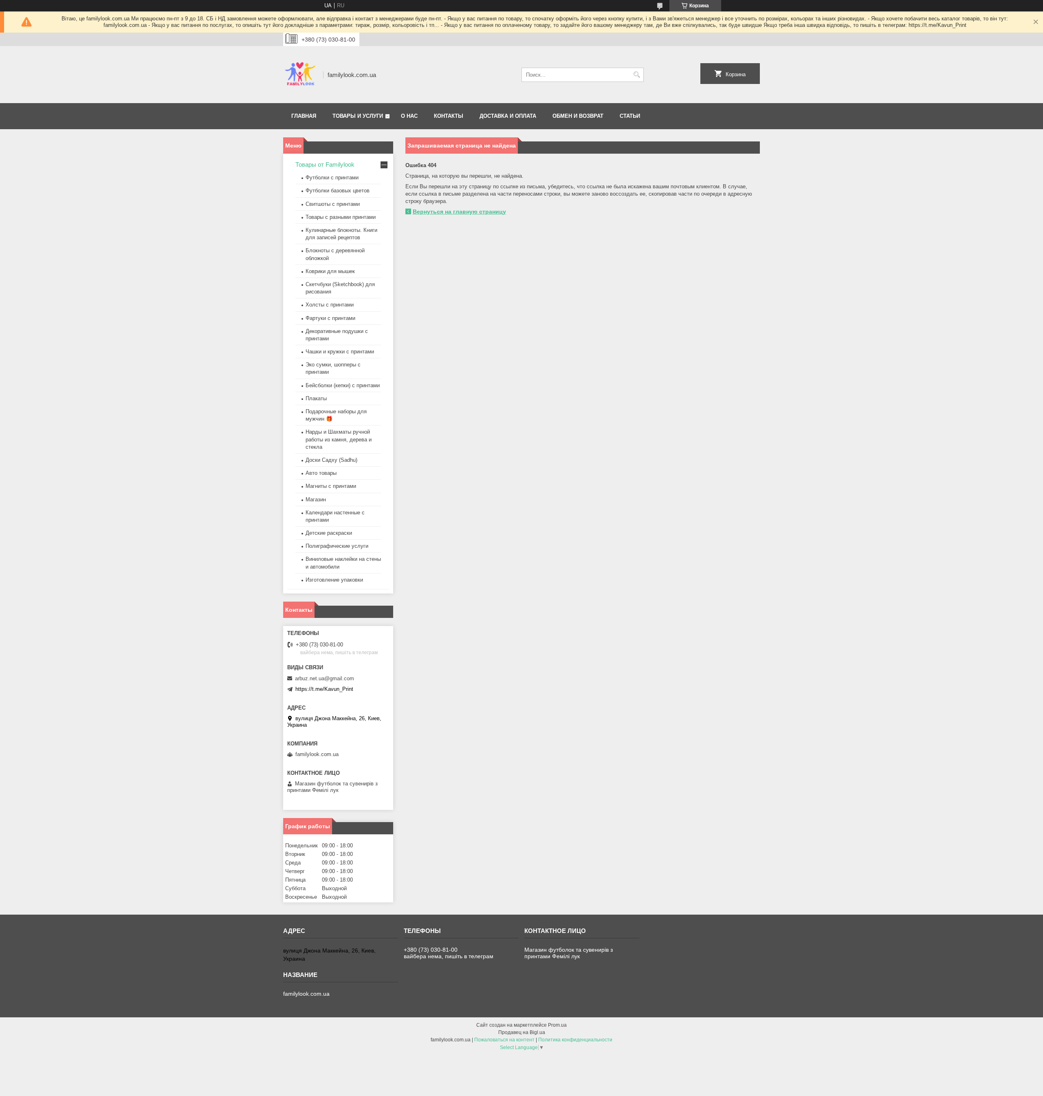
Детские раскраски (329, 533)
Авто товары (321, 473)
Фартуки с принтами (330, 318)
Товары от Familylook (324, 164)
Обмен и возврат (577, 116)
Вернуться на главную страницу (459, 211)
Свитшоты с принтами (333, 204)
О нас (409, 116)
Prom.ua (557, 1025)
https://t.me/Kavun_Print (324, 689)
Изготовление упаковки (334, 580)
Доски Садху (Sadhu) (331, 460)
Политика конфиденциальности (575, 1040)
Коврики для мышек (330, 271)
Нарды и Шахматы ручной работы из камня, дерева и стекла (339, 439)
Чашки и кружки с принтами (340, 351)
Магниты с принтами (331, 486)
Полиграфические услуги (337, 546)
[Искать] (636, 75)
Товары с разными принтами (341, 217)
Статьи (630, 116)
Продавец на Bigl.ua (521, 1032)
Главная (303, 116)
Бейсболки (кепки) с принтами (343, 385)
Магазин (316, 499)
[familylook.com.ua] (300, 74)
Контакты (448, 116)
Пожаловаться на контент (504, 1040)
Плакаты (316, 398)
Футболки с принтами (332, 177)
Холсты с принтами (330, 305)
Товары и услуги (357, 116)
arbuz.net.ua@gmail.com (324, 678)
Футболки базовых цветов (338, 190)
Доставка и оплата (508, 116)
